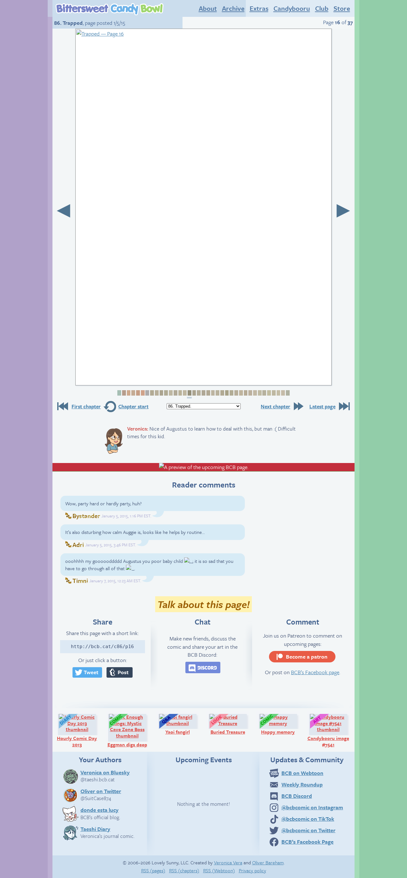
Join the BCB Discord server (202, 667)
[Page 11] (165, 393)
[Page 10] (161, 393)
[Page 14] (179, 393)
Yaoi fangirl (183, 724)
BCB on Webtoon (302, 773)
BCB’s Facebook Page (307, 842)
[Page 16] (189, 394)
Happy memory (282, 724)
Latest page (322, 406)
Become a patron (307, 656)
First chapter (86, 406)
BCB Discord (296, 796)
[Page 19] (203, 393)
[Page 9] (156, 393)
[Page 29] (249, 393)
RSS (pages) (153, 870)
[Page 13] (175, 393)
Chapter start (133, 406)
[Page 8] (151, 393)
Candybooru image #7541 (330, 730)
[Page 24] (226, 393)
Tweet (91, 672)
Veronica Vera (228, 862)
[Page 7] (147, 393)
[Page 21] (212, 393)
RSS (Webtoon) (219, 870)
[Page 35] (278, 393)
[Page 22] (217, 393)
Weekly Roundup (302, 784)
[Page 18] (198, 393)
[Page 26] (235, 393)
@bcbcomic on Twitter (308, 830)
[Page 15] (184, 393)
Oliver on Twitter (100, 791)
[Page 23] (221, 393)
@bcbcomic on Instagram (312, 807)
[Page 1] (118, 393)
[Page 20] (207, 393)
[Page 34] (273, 393)
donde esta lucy (99, 809)
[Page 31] (259, 393)
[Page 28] (245, 393)
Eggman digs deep (129, 730)
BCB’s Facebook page (315, 672)
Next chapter (275, 406)
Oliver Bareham (268, 862)
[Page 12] (170, 393)
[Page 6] (142, 393)
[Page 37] (287, 393)
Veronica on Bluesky (105, 772)
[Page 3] (128, 393)
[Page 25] (231, 393)
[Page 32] (264, 393)
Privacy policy (252, 870)
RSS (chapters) (184, 870)
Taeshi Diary (95, 829)
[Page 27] (240, 393)
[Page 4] (132, 393)
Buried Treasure (231, 724)
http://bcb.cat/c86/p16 (102, 646)
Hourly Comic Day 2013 (79, 730)
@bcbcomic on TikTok (307, 819)
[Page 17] (193, 393)
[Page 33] (268, 393)
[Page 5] (137, 393)
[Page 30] (254, 393)
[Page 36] (282, 393)
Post (123, 672)
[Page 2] (123, 393)
